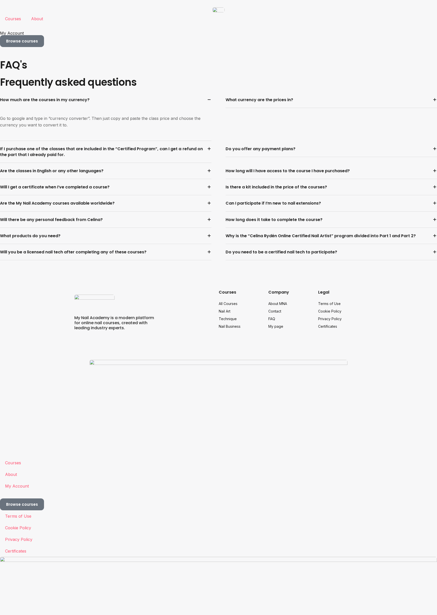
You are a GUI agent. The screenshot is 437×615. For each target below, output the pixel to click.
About (37, 18)
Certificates (327, 326)
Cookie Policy (329, 311)
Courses (13, 18)
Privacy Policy (330, 319)
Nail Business (230, 326)
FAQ (271, 319)
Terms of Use (329, 303)
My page (275, 326)
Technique (228, 319)
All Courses (228, 303)
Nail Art (224, 311)
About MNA (277, 303)
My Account (12, 33)
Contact (274, 311)
